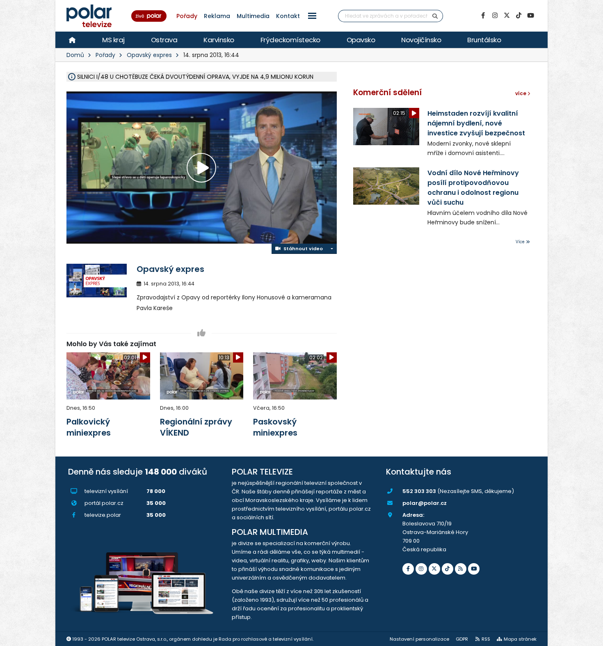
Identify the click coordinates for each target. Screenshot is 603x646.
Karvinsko (218, 40)
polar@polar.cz (424, 503)
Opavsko (361, 40)
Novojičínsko (421, 40)
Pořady (186, 16)
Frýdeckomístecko (290, 40)
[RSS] (460, 569)
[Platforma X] (506, 15)
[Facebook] (483, 15)
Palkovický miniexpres (88, 427)
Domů (75, 55)
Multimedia (253, 16)
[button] (312, 15)
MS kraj (113, 40)
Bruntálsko (484, 40)
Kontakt (288, 16)
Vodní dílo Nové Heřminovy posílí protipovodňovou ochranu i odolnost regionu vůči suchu (473, 187)
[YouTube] (530, 15)
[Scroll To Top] (588, 637)
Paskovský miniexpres (275, 427)
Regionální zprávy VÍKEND (196, 427)
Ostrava (164, 40)
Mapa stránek (520, 639)
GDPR (462, 639)
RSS (486, 639)
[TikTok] (518, 15)
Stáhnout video (302, 248)
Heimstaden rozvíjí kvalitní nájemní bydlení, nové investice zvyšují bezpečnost (476, 123)
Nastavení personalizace (419, 639)
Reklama (217, 16)
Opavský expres (149, 55)
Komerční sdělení (387, 92)
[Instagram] (494, 15)
